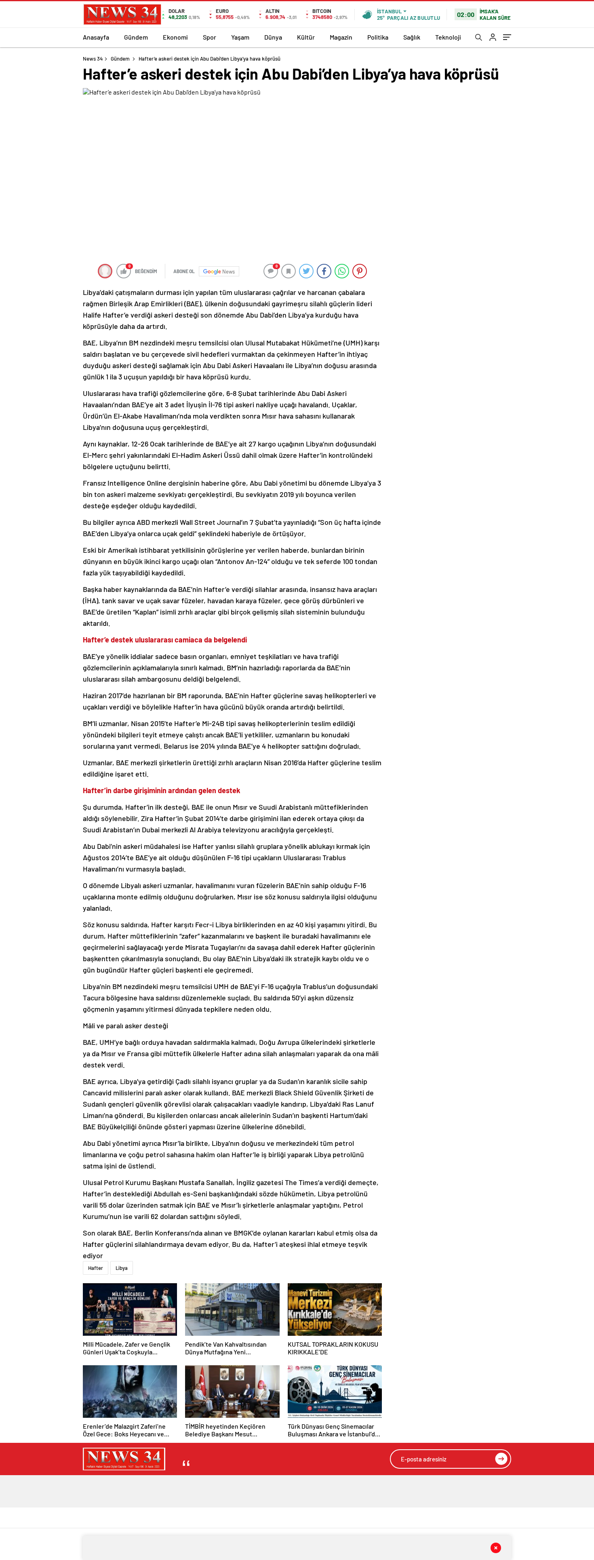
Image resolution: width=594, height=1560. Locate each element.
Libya (122, 1268)
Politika (377, 37)
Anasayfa (96, 37)
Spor (209, 37)
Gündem (136, 37)
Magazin (341, 37)
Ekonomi (175, 37)
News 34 (93, 58)
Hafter (95, 1268)
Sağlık (411, 37)
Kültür (306, 37)
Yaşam (240, 37)
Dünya (273, 37)
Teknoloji (448, 37)
